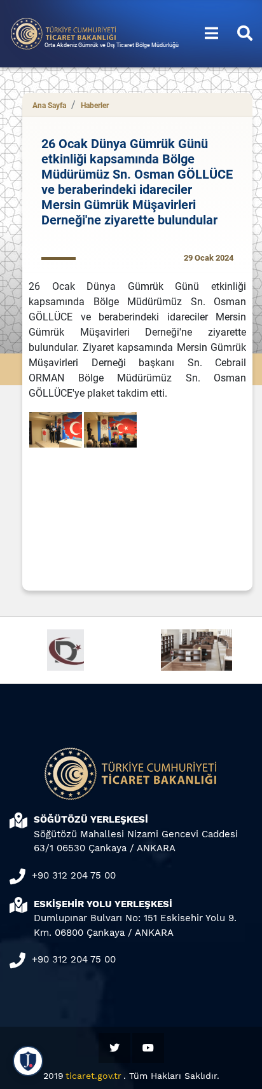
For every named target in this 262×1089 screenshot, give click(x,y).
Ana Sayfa (49, 105)
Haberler (95, 105)
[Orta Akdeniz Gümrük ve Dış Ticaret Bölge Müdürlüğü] (64, 33)
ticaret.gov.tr (93, 1076)
